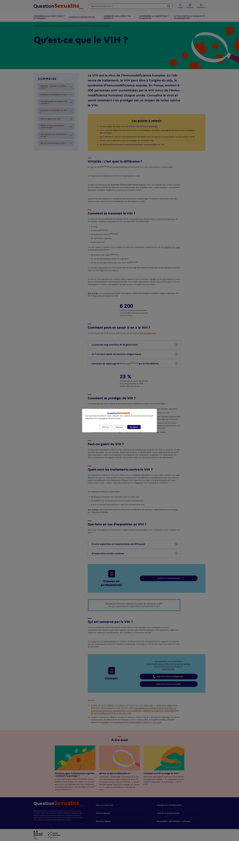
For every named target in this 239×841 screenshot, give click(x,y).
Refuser (105, 427)
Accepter (134, 427)
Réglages (119, 427)
